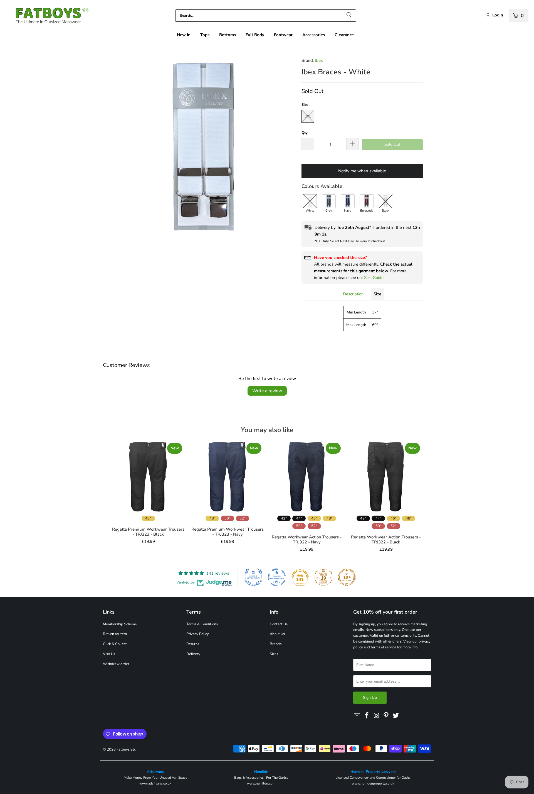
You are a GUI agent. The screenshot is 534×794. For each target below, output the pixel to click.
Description (353, 294)
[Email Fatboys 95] (357, 715)
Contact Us (279, 624)
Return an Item (115, 633)
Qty (304, 132)
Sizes (274, 653)
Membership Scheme (120, 624)
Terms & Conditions (202, 624)
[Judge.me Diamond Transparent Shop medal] (277, 577)
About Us (277, 633)
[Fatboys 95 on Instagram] (376, 715)
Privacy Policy (197, 633)
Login (497, 15)
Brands (275, 643)
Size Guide (374, 277)
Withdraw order (116, 663)
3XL (308, 116)
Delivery (193, 653)
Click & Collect (115, 643)
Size (377, 294)
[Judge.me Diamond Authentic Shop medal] (253, 577)
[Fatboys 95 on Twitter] (396, 715)
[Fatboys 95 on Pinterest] (386, 715)
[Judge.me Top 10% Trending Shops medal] (347, 577)
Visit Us (109, 653)
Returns (192, 643)
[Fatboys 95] (47, 17)
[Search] (349, 15)
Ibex (319, 60)
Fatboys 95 (126, 749)
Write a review (267, 391)
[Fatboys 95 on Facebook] (367, 715)
